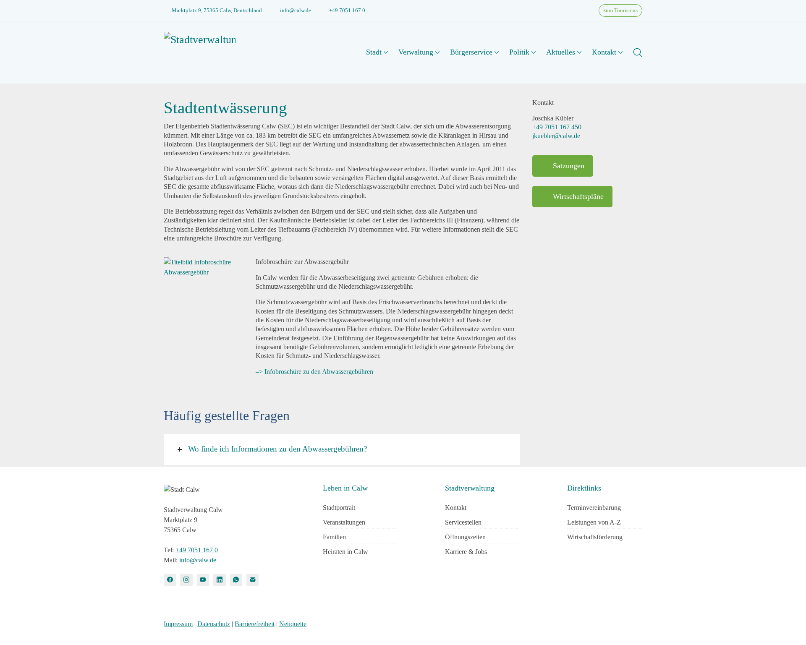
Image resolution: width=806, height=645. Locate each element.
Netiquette (292, 623)
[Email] (252, 580)
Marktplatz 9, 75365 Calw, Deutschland (217, 10)
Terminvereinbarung (594, 507)
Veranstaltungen (344, 522)
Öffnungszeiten (465, 537)
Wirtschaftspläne (578, 196)
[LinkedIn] (219, 580)
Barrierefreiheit (255, 623)
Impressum (178, 623)
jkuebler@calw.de (556, 135)
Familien (334, 537)
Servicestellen (463, 522)
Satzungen (568, 166)
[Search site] (637, 52)
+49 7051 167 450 (556, 127)
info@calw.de (295, 10)
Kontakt (455, 507)
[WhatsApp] (236, 580)
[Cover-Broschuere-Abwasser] (203, 267)
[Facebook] (170, 580)
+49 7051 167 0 (347, 10)
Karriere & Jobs (466, 551)
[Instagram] (186, 580)
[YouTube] (203, 580)
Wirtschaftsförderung (595, 537)
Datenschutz (213, 623)
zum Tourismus (620, 10)
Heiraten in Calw (345, 551)
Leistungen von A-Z (594, 522)
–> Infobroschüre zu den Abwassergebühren (314, 371)
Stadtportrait (339, 507)
